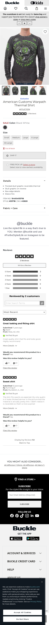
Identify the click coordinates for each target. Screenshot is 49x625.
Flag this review (10, 368)
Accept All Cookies (22, 612)
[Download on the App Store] (16, 538)
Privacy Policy (36, 602)
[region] (22, 601)
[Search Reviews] (42, 303)
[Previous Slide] (19, 23)
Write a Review (24, 265)
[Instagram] (27, 515)
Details (7, 181)
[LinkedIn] (32, 515)
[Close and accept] (42, 582)
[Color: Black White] (5, 127)
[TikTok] (21, 515)
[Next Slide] (30, 23)
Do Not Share (22, 619)
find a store (26, 479)
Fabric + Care (10, 208)
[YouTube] (37, 515)
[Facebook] (11, 515)
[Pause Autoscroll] (24, 23)
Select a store (29, 165)
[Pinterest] (16, 515)
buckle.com (35, 587)
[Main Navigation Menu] (45, 8)
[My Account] (5, 8)
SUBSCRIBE (24, 504)
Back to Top (24, 443)
